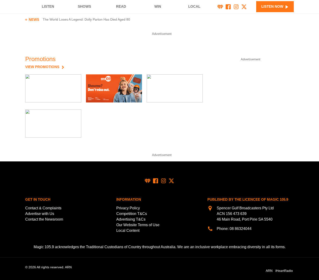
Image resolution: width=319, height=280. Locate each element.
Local (194, 6)
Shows (84, 6)
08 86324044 (241, 229)
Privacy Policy (128, 208)
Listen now (272, 6)
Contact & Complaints (43, 208)
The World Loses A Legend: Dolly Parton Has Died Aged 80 (86, 19)
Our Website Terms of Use (138, 225)
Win (157, 6)
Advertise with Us (39, 214)
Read (121, 6)
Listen (48, 6)
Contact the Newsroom (44, 219)
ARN (269, 271)
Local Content (127, 231)
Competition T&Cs (131, 214)
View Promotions (42, 67)
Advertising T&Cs (130, 219)
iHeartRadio (284, 271)
